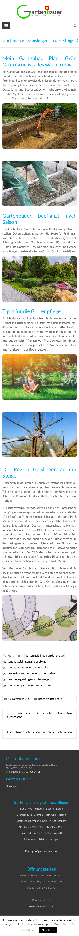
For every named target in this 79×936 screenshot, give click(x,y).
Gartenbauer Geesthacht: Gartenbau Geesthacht (39, 714)
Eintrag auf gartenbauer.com (41, 851)
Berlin (59, 808)
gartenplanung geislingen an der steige (27, 685)
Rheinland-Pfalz (55, 826)
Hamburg (50, 814)
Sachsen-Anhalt (53, 833)
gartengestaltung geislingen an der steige (29, 673)
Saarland (26, 833)
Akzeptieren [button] (48, 929)
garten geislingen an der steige (45, 655)
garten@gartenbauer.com (26, 771)
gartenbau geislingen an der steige (24, 661)
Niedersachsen (58, 820)
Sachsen (37, 833)
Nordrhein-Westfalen (31, 826)
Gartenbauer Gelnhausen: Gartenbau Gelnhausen (39, 733)
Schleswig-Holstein (34, 839)
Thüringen (53, 839)
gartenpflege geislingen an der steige (26, 679)
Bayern (50, 808)
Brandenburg (24, 814)
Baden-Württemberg (50, 698)
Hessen (62, 814)
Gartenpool (12, 786)
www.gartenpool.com (41, 905)
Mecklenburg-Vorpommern (32, 820)
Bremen (38, 814)
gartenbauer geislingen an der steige (26, 667)
